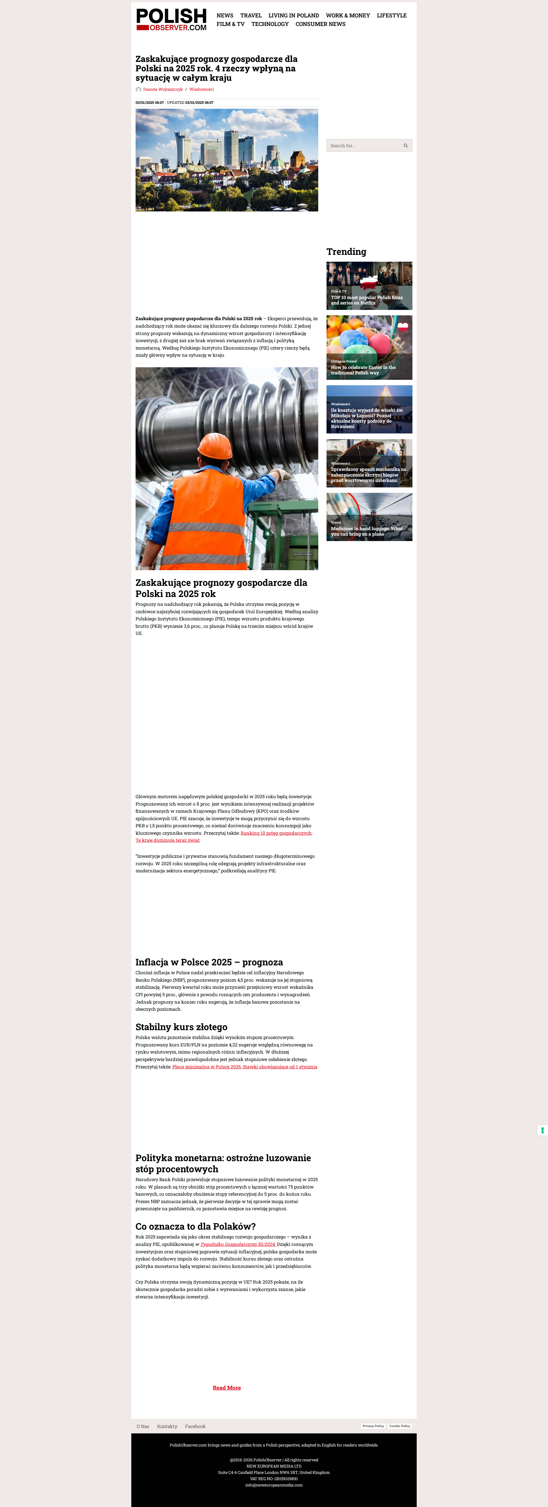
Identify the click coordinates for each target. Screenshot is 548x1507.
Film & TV (231, 23)
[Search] (406, 145)
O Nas (143, 1426)
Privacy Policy (373, 1426)
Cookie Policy (399, 1426)
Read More (227, 1387)
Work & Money (348, 15)
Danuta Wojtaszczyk (163, 89)
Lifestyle (392, 15)
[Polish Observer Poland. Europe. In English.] (171, 19)
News (225, 15)
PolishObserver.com (188, 1445)
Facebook (195, 1426)
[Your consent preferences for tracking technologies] (542, 1130)
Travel (251, 15)
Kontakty (167, 1426)
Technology (270, 23)
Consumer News (321, 23)
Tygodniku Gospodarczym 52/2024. (238, 1244)
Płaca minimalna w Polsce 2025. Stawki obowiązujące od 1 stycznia (244, 1067)
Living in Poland (294, 15)
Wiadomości (201, 89)
